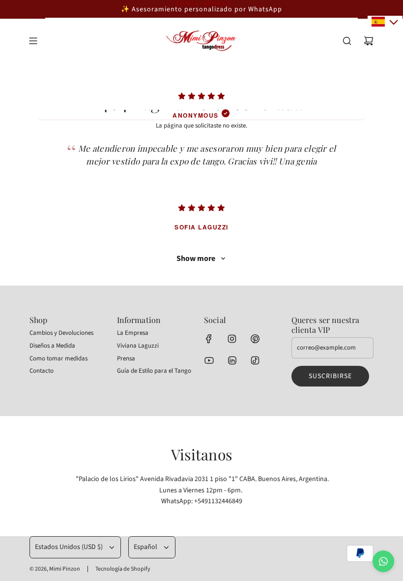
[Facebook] (209, 339)
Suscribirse (330, 376)
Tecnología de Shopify (122, 569)
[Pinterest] (255, 339)
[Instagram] (232, 339)
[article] (201, 64)
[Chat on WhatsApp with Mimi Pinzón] (383, 561)
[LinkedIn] (232, 360)
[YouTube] (209, 360)
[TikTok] (255, 360)
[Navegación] (33, 41)
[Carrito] (368, 41)
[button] (385, 22)
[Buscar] (347, 41)
